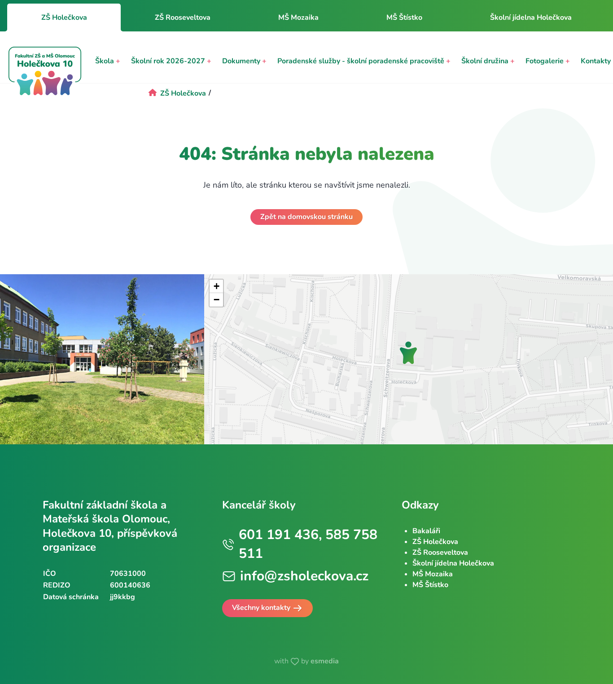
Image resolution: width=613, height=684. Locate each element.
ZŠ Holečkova (435, 542)
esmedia (325, 661)
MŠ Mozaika (298, 17)
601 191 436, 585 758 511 (308, 544)
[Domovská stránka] (45, 72)
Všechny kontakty (262, 608)
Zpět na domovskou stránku (306, 217)
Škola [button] (107, 61)
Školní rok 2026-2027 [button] (171, 61)
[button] (408, 353)
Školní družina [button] (488, 61)
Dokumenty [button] (244, 61)
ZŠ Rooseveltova (182, 17)
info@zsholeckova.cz (304, 576)
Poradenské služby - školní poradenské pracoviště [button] (364, 61)
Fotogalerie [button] (547, 61)
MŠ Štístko (404, 17)
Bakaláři (426, 531)
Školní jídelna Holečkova (531, 17)
